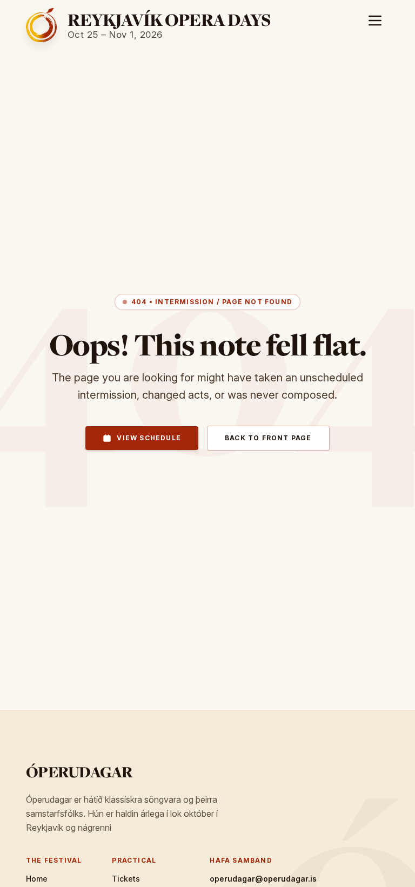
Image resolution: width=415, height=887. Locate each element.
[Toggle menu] (375, 20)
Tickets (126, 878)
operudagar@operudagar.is (263, 878)
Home (37, 878)
